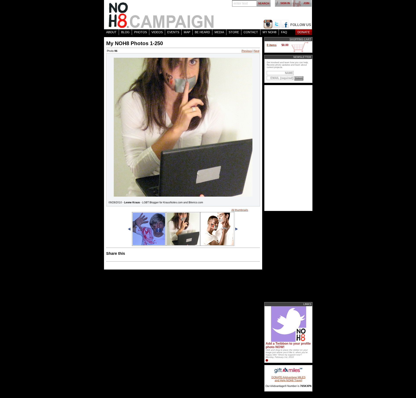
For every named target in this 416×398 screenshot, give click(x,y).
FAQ (284, 32)
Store (234, 32)
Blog (125, 32)
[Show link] (288, 340)
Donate (303, 32)
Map (187, 32)
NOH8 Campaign (161, 14)
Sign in (285, 3)
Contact (251, 32)
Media (219, 32)
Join (306, 3)
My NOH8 (269, 32)
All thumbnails (239, 210)
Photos (140, 32)
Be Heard (202, 32)
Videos (157, 32)
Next (256, 51)
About (111, 32)
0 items (271, 45)
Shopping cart (300, 39)
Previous (247, 51)
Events (173, 32)
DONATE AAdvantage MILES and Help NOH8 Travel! (288, 379)
